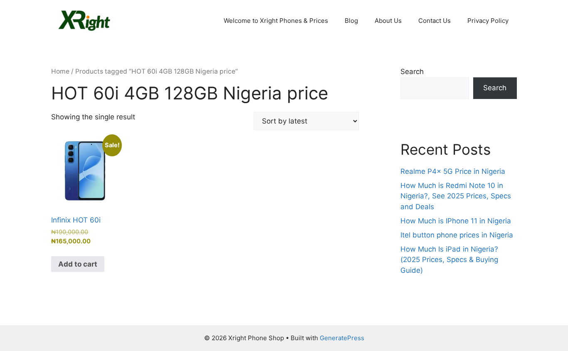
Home (60, 71)
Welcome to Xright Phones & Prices (276, 21)
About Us (388, 21)
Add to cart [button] (77, 264)
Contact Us (434, 21)
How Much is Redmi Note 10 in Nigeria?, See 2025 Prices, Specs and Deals (455, 196)
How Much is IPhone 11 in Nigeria (455, 221)
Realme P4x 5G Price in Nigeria (452, 171)
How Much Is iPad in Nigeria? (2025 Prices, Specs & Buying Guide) (449, 259)
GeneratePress (342, 338)
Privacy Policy (488, 21)
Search (412, 71)
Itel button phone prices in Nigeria (456, 235)
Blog (351, 21)
